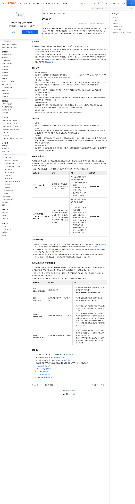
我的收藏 (102, 23)
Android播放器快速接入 (44, 369)
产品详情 (92, 23)
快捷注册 (13, 32)
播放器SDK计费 (55, 252)
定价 (42, 3)
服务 (58, 3)
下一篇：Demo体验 (98, 385)
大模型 (20, 3)
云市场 (48, 3)
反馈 (73, 394)
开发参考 (45, 13)
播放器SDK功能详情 (66, 355)
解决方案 (32, 3)
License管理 (65, 360)
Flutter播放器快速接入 (44, 374)
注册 (123, 3)
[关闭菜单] (3, 3)
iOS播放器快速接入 (43, 372)
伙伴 (53, 3)
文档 (110, 3)
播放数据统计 (50, 62)
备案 (114, 3)
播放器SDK (53, 13)
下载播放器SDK (55, 279)
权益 (38, 3)
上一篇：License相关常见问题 (43, 385)
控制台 (119, 3)
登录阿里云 (29, 32)
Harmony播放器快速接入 (45, 377)
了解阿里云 (65, 3)
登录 (131, 3)
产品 (25, 3)
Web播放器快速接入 (43, 366)
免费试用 (94, 244)
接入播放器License (90, 247)
